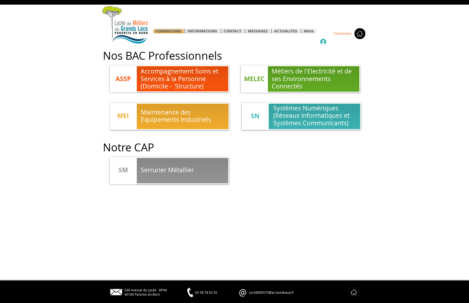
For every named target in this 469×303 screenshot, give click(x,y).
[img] (353, 292)
